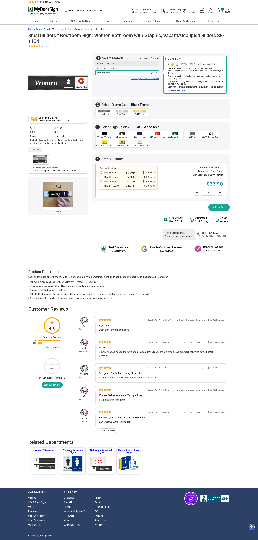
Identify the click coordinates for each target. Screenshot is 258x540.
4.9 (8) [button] (47, 46)
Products (99, 516)
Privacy (67, 507)
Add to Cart (219, 207)
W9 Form (99, 525)
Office (107, 21)
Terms (98, 502)
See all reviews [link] (52, 347)
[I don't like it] (50, 365)
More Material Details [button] (177, 90)
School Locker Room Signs (129, 451)
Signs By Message (185, 21)
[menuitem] (36, 21)
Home (36, 21)
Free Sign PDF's (102, 507)
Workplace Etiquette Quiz (76, 511)
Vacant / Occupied (45, 450)
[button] (202, 11)
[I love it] (57, 365)
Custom (54, 21)
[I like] (54, 365)
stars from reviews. (49, 2)
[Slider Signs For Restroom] (40, 159)
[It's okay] (52, 365)
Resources (69, 516)
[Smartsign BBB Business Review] (214, 498)
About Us (68, 502)
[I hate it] (47, 365)
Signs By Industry (155, 21)
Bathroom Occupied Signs (101, 451)
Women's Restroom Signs (73, 451)
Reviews (99, 498)
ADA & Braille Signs (81, 21)
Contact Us (69, 498)
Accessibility (100, 520)
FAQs (97, 511)
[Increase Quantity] (220, 193)
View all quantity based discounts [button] (145, 79)
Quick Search (215, 21)
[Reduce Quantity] (197, 193)
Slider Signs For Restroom (46, 168)
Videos (67, 520)
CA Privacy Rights (72, 525)
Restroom (128, 21)
